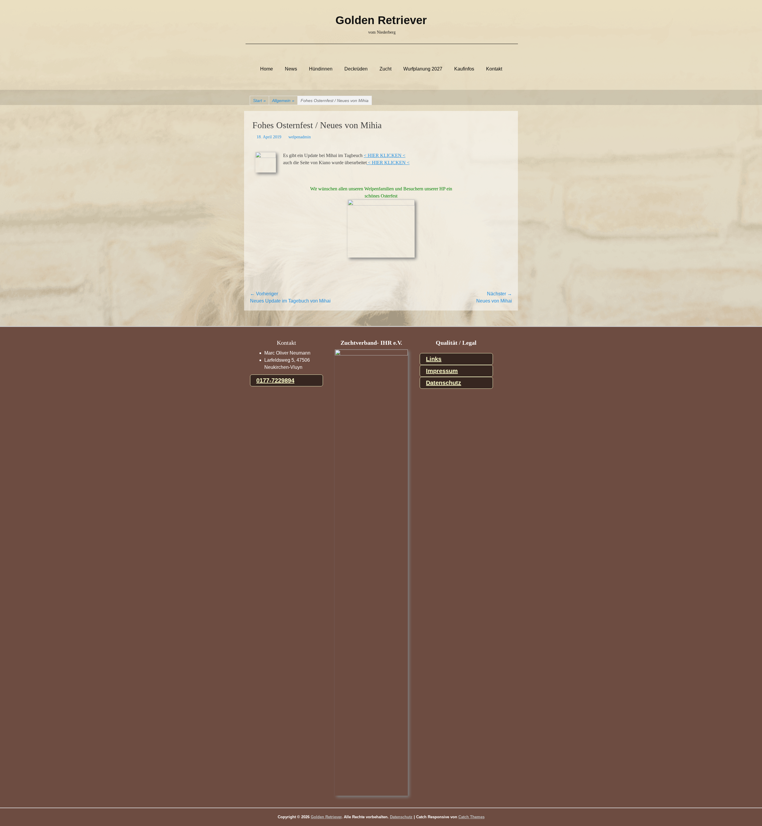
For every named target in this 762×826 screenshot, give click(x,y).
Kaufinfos (464, 69)
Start (259, 100)
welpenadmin (299, 137)
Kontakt (494, 69)
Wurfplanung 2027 (422, 69)
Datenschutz (443, 383)
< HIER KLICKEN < (384, 155)
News (291, 69)
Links (433, 359)
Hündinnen (320, 69)
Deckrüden (356, 69)
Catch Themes (471, 817)
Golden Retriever (381, 20)
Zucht (385, 69)
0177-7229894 (275, 380)
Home (266, 69)
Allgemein (283, 100)
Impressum (442, 371)
